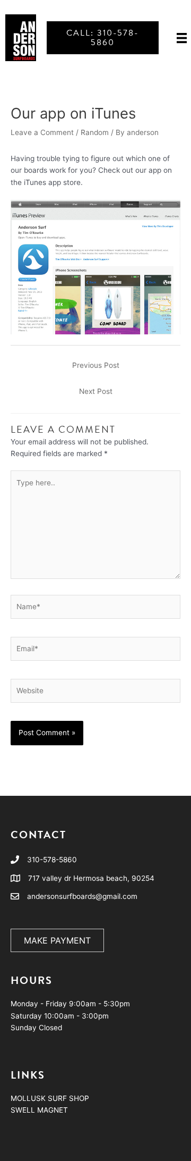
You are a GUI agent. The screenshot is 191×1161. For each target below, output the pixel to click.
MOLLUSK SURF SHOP (50, 1098)
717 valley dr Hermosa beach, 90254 (91, 878)
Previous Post (95, 365)
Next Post (95, 391)
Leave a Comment (42, 132)
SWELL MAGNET (39, 1110)
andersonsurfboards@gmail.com (82, 896)
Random (95, 132)
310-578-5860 (52, 859)
